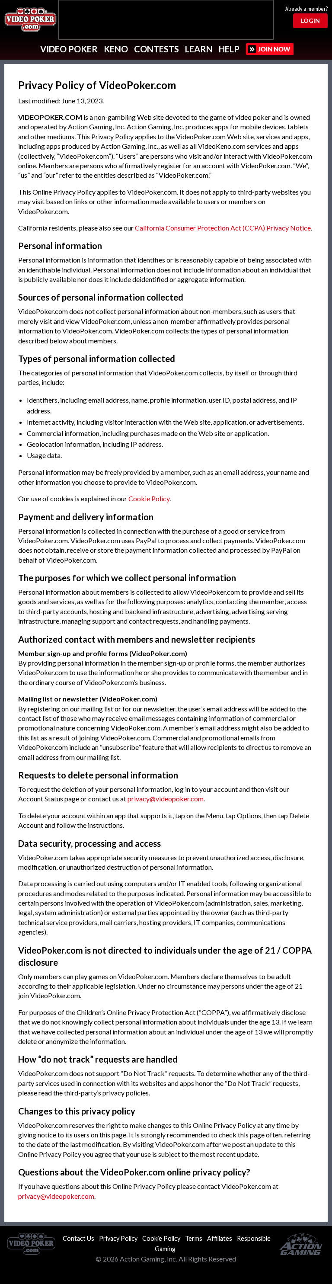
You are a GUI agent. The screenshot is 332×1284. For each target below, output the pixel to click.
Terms (193, 1238)
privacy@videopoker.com (166, 798)
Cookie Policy (148, 498)
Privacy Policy (118, 1238)
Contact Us (78, 1238)
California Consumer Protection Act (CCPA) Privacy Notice (223, 228)
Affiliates (219, 1238)
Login (310, 20)
